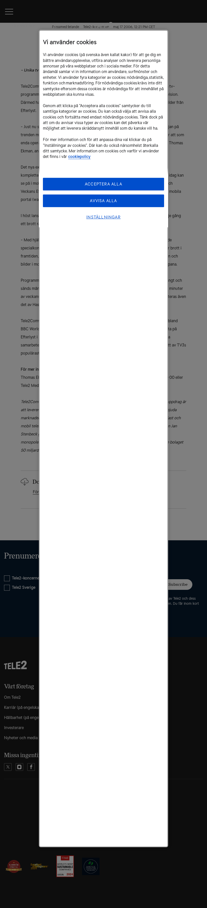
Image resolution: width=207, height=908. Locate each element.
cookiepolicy (79, 156)
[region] (103, 438)
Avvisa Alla (103, 200)
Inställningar (103, 217)
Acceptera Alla (103, 183)
